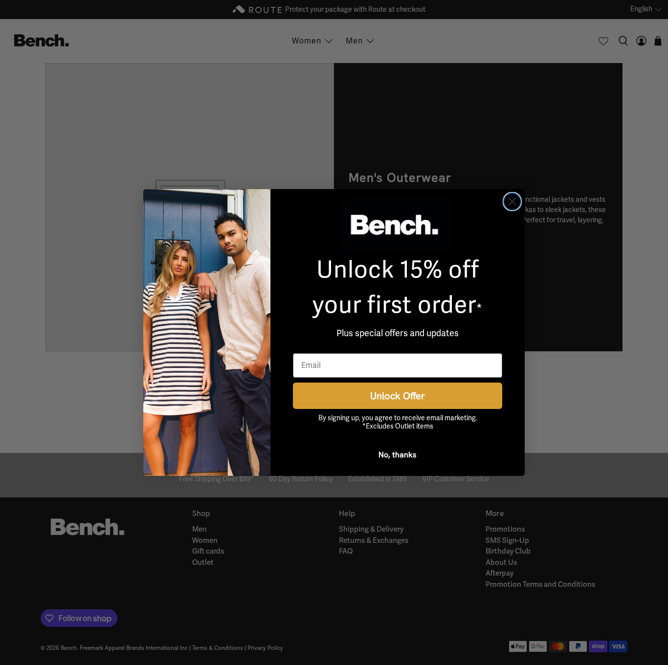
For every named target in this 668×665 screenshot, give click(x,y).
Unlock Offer (397, 395)
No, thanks (398, 454)
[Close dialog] (512, 201)
